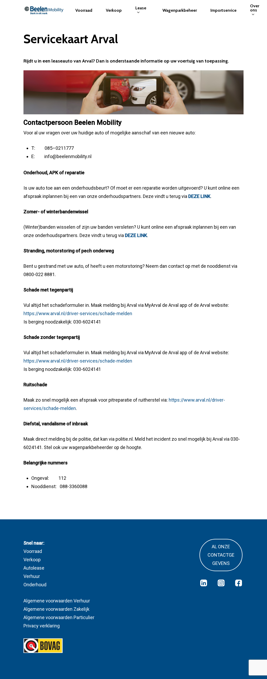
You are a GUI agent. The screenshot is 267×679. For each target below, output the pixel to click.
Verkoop (32, 559)
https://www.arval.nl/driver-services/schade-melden (77, 313)
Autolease (33, 568)
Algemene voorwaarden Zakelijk (56, 609)
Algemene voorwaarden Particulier (58, 617)
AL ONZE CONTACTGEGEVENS (221, 555)
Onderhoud (34, 584)
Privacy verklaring (41, 625)
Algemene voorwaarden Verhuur (56, 600)
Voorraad (32, 551)
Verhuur (31, 576)
